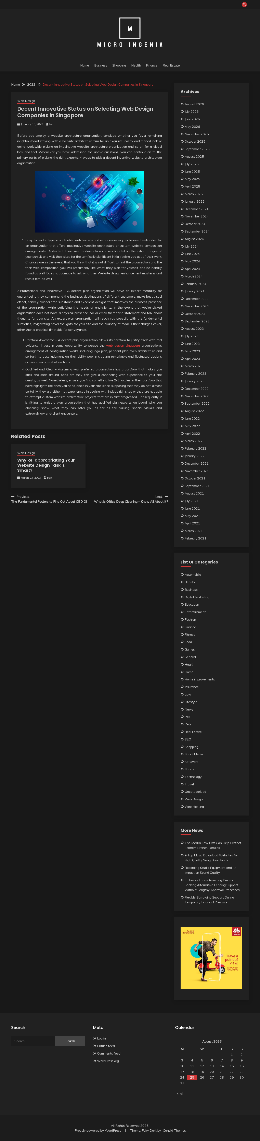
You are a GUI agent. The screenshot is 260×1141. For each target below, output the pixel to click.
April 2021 (192, 523)
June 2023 (192, 344)
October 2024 (195, 224)
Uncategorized (195, 791)
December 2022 (197, 389)
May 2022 (192, 426)
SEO (188, 739)
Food (188, 642)
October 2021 (195, 478)
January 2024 (195, 291)
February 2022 (195, 448)
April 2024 (192, 269)
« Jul (180, 1093)
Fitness (190, 634)
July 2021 (192, 501)
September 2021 (197, 486)
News (189, 709)
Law (188, 694)
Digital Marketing (197, 597)
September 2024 (197, 231)
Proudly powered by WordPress (98, 1130)
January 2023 (195, 381)
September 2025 (197, 149)
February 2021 (195, 538)
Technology (193, 777)
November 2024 (197, 216)
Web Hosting (194, 807)
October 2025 (195, 141)
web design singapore (123, 345)
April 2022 (192, 433)
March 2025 (194, 194)
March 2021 (194, 531)
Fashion (190, 619)
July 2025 (192, 164)
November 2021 (197, 471)
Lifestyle (191, 702)
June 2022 (192, 418)
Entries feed (106, 1046)
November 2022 (197, 396)
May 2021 (192, 516)
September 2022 (197, 403)
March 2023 (194, 366)
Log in (101, 1038)
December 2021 (197, 463)
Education (192, 604)
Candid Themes (174, 1130)
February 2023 (195, 373)
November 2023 (197, 306)
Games (190, 649)
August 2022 (194, 411)
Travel (189, 784)
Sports (189, 769)
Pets (188, 724)
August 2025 (194, 156)
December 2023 (197, 299)
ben (51, 124)
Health (136, 65)
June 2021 (192, 508)
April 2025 (192, 186)
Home (84, 65)
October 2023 (195, 314)
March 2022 (194, 441)
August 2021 (194, 493)
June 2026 (192, 119)
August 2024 (194, 239)
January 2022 (195, 456)
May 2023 (192, 351)
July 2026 (192, 111)
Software (191, 762)
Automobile (193, 574)
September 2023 (197, 321)
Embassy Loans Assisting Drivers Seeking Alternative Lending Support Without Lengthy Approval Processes (212, 885)
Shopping (119, 65)
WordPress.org (108, 1061)
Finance (151, 65)
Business (100, 65)
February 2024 (195, 284)
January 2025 (195, 201)
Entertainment (195, 612)
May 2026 (192, 126)
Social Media (194, 754)
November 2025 (197, 134)
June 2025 (192, 171)
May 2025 (192, 179)
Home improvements (200, 679)
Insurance (192, 687)
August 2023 (194, 328)
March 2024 (194, 276)
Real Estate (171, 65)
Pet (187, 717)
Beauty (190, 582)
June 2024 (192, 254)
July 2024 (192, 246)
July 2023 (192, 336)
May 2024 (192, 261)
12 (202, 1066)
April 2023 (192, 359)
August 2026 (194, 104)
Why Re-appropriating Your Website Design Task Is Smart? (46, 465)
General (190, 657)
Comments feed (108, 1053)
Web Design (26, 101)
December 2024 (197, 209)
